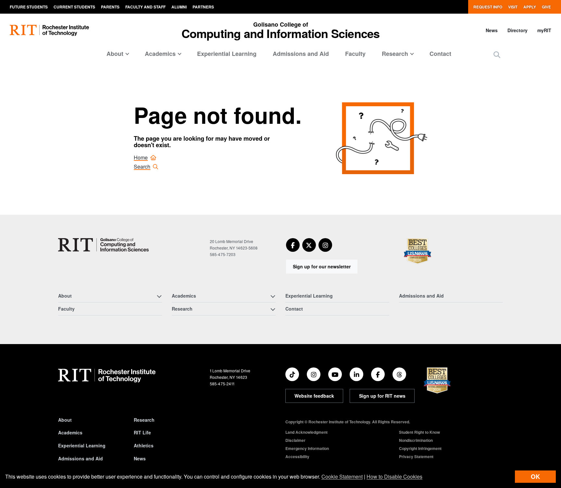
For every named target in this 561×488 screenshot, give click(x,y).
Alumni (179, 7)
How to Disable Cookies (394, 476)
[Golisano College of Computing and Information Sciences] (103, 244)
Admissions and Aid (301, 53)
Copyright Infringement (420, 448)
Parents (110, 7)
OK (535, 476)
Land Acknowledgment (306, 432)
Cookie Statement (342, 476)
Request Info (487, 7)
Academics (70, 432)
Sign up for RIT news (382, 395)
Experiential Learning (226, 53)
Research (144, 420)
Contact (440, 53)
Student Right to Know (419, 432)
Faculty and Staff (145, 7)
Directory (517, 30)
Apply (529, 7)
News (492, 30)
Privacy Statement (416, 456)
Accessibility (297, 456)
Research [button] (395, 53)
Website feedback (314, 395)
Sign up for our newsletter (322, 266)
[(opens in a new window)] (293, 245)
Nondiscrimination (416, 440)
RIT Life (142, 432)
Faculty (355, 53)
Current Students (74, 7)
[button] (497, 54)
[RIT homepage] (49, 30)
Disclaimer (295, 440)
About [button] (114, 53)
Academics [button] (160, 53)
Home (141, 157)
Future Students (29, 7)
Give (546, 7)
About (65, 420)
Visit (512, 7)
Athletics (144, 445)
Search (142, 166)
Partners (203, 7)
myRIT (544, 30)
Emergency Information (307, 448)
